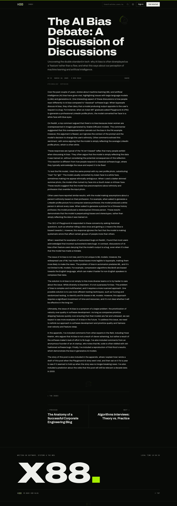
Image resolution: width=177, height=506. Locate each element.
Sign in (140, 4)
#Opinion (64, 84)
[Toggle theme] (133, 4)
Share (127, 78)
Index (30, 4)
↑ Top (157, 493)
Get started (153, 4)
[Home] (20, 4)
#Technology (53, 84)
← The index (53, 396)
